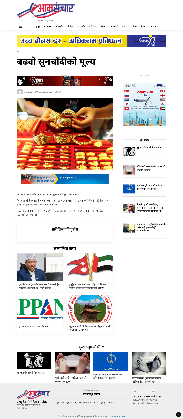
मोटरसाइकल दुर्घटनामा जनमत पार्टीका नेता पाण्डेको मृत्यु (146, 379)
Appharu (121, 416)
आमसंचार (28, 92)
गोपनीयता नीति (85, 402)
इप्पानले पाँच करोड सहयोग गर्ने (33, 326)
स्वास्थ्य (153, 26)
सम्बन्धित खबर (65, 248)
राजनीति (81, 26)
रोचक (143, 26)
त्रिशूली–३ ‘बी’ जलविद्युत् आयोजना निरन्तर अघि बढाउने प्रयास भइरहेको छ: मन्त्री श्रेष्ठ (150, 207)
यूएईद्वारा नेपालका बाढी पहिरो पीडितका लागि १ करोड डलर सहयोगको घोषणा (88, 286)
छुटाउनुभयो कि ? (91, 347)
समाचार (47, 26)
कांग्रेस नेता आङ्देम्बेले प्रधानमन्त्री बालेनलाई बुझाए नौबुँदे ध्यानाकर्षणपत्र (151, 227)
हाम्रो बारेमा (71, 402)
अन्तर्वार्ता (114, 26)
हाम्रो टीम (60, 402)
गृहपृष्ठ (37, 26)
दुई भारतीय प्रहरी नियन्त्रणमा (149, 147)
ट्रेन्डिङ (144, 140)
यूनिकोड (111, 402)
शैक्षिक (71, 26)
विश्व (135, 26)
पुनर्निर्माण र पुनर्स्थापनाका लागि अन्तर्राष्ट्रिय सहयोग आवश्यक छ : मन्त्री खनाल (39, 286)
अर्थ (123, 26)
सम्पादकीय (59, 26)
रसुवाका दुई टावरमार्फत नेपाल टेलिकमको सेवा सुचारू (150, 187)
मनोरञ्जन (93, 26)
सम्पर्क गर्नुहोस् (99, 402)
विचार (103, 26)
